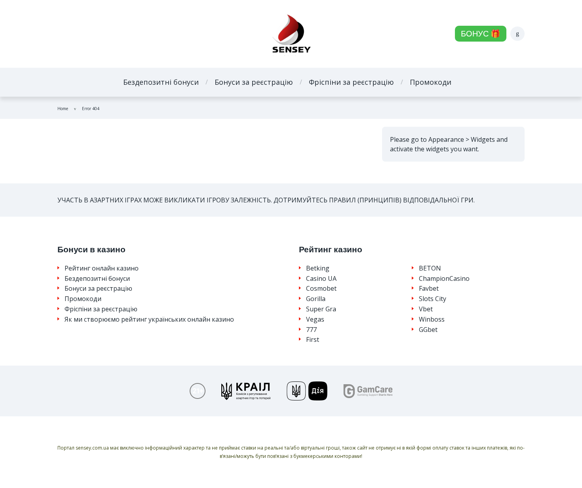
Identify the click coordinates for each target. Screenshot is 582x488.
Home (62, 108)
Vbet (426, 309)
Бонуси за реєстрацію (254, 82)
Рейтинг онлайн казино (102, 268)
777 (311, 330)
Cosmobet (321, 288)
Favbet (429, 288)
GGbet (428, 330)
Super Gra (321, 309)
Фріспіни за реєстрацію (351, 82)
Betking (317, 268)
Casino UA (321, 278)
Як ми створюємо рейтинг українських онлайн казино (149, 319)
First (312, 340)
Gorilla (315, 299)
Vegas (315, 319)
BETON (430, 268)
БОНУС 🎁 (480, 34)
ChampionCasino (444, 278)
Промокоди (430, 82)
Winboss (432, 319)
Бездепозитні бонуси (161, 82)
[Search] (517, 34)
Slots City (432, 299)
